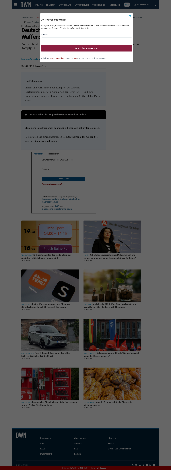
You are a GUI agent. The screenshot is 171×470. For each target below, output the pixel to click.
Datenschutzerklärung (58, 58)
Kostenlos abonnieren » (86, 48)
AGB (75, 58)
